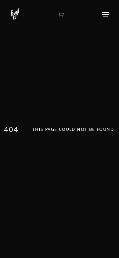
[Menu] (105, 15)
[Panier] (61, 15)
